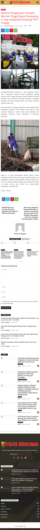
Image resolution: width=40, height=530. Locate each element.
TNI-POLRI (20, 364)
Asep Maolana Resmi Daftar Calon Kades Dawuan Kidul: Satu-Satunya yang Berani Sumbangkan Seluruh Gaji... (27, 405)
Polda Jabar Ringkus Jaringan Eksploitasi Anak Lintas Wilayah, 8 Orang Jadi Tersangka (28, 374)
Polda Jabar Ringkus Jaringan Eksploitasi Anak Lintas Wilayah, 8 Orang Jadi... (24, 479)
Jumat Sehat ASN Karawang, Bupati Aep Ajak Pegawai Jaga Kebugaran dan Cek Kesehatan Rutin (19, 335)
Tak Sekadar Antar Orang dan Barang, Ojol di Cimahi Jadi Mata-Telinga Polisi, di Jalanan (28, 418)
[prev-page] (19, 261)
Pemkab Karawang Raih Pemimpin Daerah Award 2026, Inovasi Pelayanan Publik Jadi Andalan (33, 254)
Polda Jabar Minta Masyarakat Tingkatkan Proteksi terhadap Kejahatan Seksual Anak (28, 360)
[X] (7, 30)
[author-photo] (20, 227)
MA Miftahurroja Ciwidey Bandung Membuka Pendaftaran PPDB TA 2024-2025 (10, 210)
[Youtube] (25, 458)
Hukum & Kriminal (22, 379)
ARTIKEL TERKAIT (15, 239)
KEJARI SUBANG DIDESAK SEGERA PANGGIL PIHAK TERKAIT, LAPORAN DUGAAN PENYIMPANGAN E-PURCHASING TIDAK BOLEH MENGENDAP (28, 390)
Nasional (3, 506)
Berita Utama (4, 514)
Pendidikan (4, 511)
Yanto (19, 366)
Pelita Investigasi (9, 25)
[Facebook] (3, 30)
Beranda (3, 6)
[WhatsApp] (15, 30)
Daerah (8, 6)
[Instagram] (18, 458)
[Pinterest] (11, 30)
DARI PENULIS (25, 239)
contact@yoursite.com (24, 454)
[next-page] (21, 261)
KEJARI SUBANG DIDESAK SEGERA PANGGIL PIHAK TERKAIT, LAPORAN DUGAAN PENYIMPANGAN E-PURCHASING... (25, 489)
